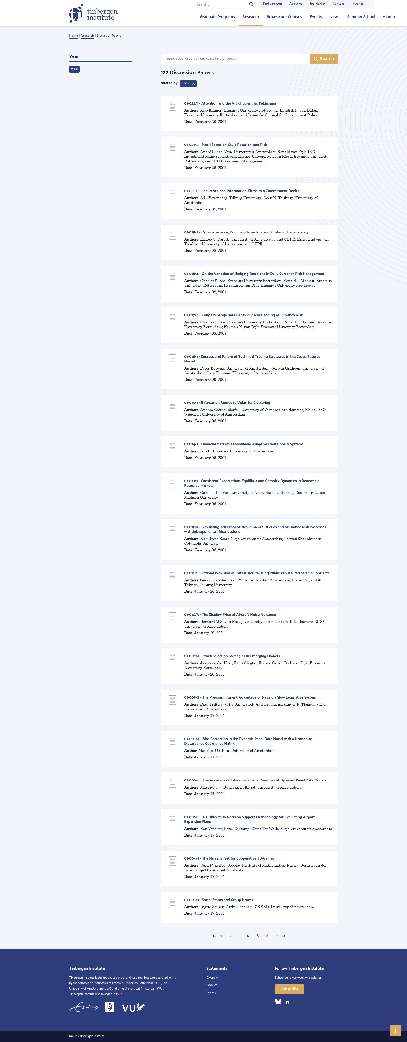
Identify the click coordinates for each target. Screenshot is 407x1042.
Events (316, 16)
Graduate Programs (217, 16)
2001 (74, 69)
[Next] (283, 936)
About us (295, 4)
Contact (338, 4)
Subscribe (289, 989)
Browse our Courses (284, 16)
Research (250, 16)
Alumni (389, 16)
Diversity (212, 978)
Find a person (272, 4)
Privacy (211, 992)
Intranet (357, 4)
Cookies (211, 985)
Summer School (361, 16)
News (335, 16)
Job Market (317, 4)
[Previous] (214, 936)
